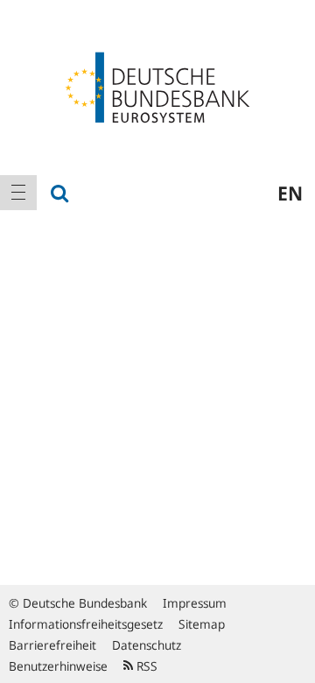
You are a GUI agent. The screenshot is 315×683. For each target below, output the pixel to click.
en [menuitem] (290, 193)
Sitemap (201, 624)
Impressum (195, 603)
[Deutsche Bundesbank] (157, 85)
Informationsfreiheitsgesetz (86, 624)
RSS (145, 666)
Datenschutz (146, 645)
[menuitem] (18, 192)
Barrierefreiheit (52, 645)
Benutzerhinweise (58, 666)
